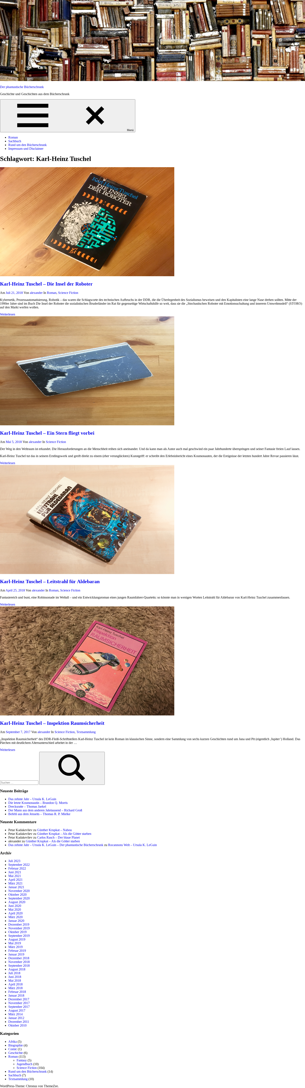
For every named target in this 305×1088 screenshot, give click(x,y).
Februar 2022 (17, 868)
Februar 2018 (17, 992)
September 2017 (19, 1006)
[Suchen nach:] (19, 782)
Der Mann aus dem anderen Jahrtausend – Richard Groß (45, 810)
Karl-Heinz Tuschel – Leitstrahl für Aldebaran (50, 581)
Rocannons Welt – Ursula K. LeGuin (132, 845)
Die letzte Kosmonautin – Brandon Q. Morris (38, 803)
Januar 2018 (16, 995)
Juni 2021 (14, 872)
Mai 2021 (14, 876)
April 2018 (15, 984)
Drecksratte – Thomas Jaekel (27, 806)
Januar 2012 (16, 1018)
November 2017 (19, 1003)
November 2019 (19, 928)
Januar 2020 (16, 920)
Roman (13, 137)
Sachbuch (14, 141)
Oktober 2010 (17, 1025)
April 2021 (15, 879)
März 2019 (15, 947)
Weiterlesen (7, 314)
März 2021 (15, 883)
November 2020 (19, 891)
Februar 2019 (17, 950)
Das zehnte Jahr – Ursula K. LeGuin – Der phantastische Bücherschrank (55, 845)
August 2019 (16, 939)
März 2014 (15, 1014)
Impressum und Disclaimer (25, 148)
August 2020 (16, 902)
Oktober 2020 (17, 894)
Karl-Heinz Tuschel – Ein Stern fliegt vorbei (47, 433)
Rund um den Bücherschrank (27, 145)
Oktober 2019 (17, 932)
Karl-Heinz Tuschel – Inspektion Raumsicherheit (52, 723)
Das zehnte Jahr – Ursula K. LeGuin (32, 799)
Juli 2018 (14, 973)
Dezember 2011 (18, 1021)
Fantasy (22, 1060)
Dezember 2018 (18, 958)
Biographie (15, 1045)
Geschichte (15, 1053)
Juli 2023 (14, 861)
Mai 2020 (14, 909)
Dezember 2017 (18, 999)
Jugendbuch (24, 1064)
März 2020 (15, 917)
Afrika (12, 1041)
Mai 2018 (14, 980)
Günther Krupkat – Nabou (54, 830)
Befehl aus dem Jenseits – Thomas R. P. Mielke (39, 814)
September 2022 (19, 864)
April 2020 (15, 913)
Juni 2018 (14, 977)
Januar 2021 (16, 887)
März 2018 (15, 988)
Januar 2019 (16, 954)
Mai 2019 (14, 943)
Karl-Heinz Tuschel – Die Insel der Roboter (46, 284)
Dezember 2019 (18, 924)
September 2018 (19, 965)
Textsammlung (86, 732)
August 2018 (16, 969)
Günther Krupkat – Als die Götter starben (64, 833)
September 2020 (19, 898)
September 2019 (19, 935)
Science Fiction (68, 292)
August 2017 (16, 1010)
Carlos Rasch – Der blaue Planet (58, 837)
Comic (12, 1049)
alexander (36, 292)
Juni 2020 (14, 906)
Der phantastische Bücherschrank (22, 87)
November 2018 (19, 962)
